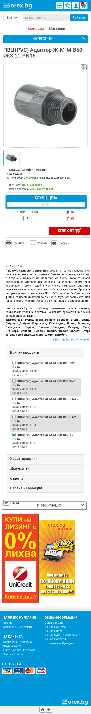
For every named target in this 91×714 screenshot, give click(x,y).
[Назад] (49, 710)
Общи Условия (54, 622)
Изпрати (42, 243)
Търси (81, 17)
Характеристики (24, 459)
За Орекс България (19, 617)
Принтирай (19, 243)
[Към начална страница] (42, 710)
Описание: (14, 265)
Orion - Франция (36, 169)
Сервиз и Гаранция (26, 488)
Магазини (57, 28)
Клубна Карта (12, 646)
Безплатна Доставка (17, 642)
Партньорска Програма (19, 650)
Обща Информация (61, 617)
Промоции (35, 28)
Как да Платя (54, 631)
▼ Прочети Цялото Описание (70, 339)
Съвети (16, 479)
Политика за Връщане (59, 643)
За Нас (7, 622)
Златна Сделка (13, 654)
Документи (19, 469)
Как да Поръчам (55, 627)
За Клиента (13, 636)
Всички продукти (24, 353)
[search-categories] (13, 17)
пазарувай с (13, 664)
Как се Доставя (55, 639)
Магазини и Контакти (17, 627)
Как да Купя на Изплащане (62, 635)
